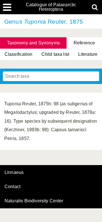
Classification (18, 54)
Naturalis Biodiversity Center (34, 201)
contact (12, 186)
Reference (84, 42)
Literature (88, 54)
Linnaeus (14, 172)
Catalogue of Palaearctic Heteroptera (51, 7)
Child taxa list (55, 54)
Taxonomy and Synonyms (33, 42)
